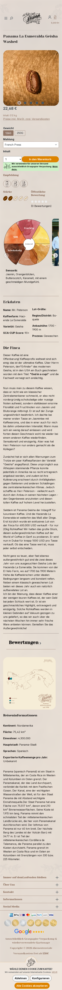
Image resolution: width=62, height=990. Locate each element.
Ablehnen (21, 978)
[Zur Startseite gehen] (32, 18)
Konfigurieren (40, 978)
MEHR (54, 972)
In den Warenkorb (40, 159)
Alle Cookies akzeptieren (32, 985)
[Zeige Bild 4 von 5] (37, 103)
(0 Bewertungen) (41, 206)
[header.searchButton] (11, 18)
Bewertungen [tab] (24, 642)
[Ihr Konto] (49, 17)
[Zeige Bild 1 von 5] (19, 103)
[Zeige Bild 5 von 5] (42, 103)
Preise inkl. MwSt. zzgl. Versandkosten (26, 119)
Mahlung (8, 139)
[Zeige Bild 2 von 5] (25, 103)
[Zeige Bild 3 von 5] (31, 103)
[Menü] (6, 18)
